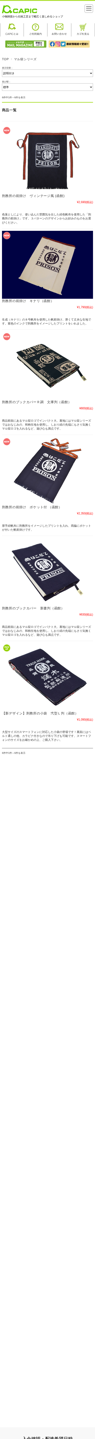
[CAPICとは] (12, 35)
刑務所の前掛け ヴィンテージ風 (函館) (33, 196)
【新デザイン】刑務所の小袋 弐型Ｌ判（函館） (40, 713)
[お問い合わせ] (59, 35)
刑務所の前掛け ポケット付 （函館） (32, 507)
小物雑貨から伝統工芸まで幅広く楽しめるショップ (32, 16)
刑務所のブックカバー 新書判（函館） (33, 608)
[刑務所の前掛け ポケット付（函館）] (47, 471)
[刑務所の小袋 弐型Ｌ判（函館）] (47, 677)
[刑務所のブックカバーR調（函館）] (47, 366)
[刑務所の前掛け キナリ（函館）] (47, 265)
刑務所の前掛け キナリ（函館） (28, 301)
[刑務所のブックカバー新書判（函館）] (47, 572)
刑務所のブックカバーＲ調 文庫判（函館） (37, 402)
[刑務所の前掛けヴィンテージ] (47, 160)
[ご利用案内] (36, 35)
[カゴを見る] (83, 35)
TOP (5, 59)
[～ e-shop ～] (19, 12)
